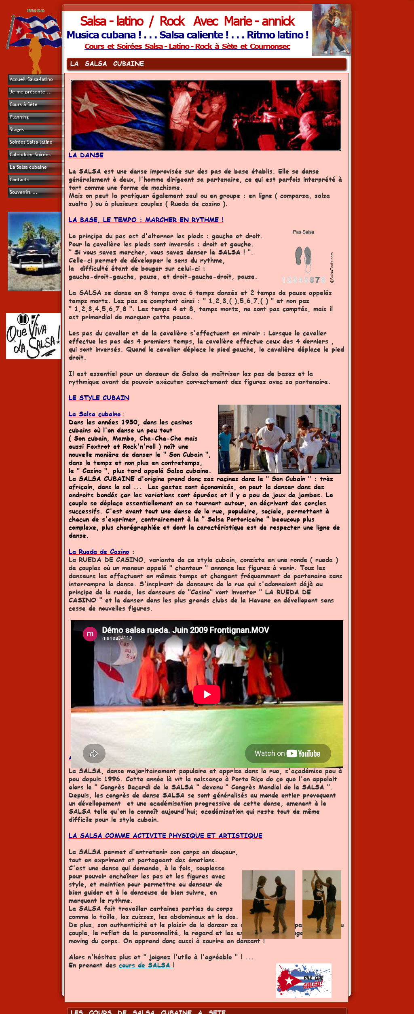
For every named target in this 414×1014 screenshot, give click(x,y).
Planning (19, 117)
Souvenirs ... (23, 192)
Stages (17, 129)
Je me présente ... (31, 91)
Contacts (19, 179)
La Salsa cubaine (28, 167)
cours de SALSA (146, 964)
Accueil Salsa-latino (31, 79)
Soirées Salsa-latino (31, 142)
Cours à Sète (24, 104)
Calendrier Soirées (30, 154)
